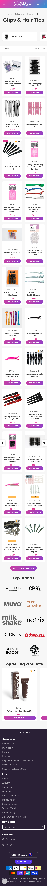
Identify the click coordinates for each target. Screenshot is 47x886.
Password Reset (9, 765)
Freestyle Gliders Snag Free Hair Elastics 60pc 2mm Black (12, 451)
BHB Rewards (8, 743)
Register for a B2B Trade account (17, 760)
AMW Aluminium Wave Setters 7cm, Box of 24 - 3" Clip (12, 540)
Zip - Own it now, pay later (14, 817)
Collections (19, 14)
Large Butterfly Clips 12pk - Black (35, 76)
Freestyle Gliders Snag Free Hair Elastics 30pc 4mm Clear (35, 159)
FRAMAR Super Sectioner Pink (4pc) (12, 495)
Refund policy (8, 812)
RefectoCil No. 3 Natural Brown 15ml (19, 694)
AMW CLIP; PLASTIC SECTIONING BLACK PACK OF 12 (35, 409)
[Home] (23, 4)
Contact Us (7, 787)
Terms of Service (10, 808)
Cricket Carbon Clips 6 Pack (12, 159)
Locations (6, 791)
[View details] (12, 588)
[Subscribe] (42, 827)
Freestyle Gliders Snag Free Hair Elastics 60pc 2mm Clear (12, 201)
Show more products (23, 568)
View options (35, 512)
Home (9, 14)
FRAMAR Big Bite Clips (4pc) (35, 327)
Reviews (6, 752)
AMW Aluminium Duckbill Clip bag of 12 (35, 286)
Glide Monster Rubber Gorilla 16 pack (35, 451)
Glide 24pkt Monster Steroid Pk (12, 327)
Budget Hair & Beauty (18, 878)
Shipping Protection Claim (14, 769)
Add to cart (12, 92)
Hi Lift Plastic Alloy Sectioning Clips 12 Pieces (35, 201)
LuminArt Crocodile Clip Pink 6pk (35, 117)
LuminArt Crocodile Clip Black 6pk (35, 367)
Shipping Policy (9, 804)
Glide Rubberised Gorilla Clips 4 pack (12, 286)
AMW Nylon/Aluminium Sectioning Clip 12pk (12, 409)
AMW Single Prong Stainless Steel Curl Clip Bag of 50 (35, 540)
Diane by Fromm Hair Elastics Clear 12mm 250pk (35, 244)
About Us (6, 783)
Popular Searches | (10, 881)
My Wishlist (7, 748)
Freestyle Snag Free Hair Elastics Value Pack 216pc (12, 76)
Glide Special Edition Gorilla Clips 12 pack (35, 495)
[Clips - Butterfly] (19, 36)
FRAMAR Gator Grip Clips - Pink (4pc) (12, 367)
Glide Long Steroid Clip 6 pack (12, 244)
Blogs (5, 779)
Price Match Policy (11, 795)
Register (6, 756)
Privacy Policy (8, 800)
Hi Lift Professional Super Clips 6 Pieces (12, 117)
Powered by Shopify (35, 878)
